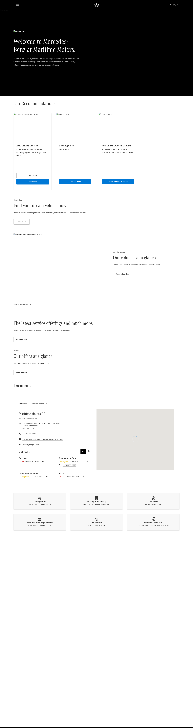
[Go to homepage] (96, 4)
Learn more (21, 222)
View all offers (22, 372)
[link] (28, 428)
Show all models (122, 274)
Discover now (21, 339)
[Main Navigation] (18, 5)
